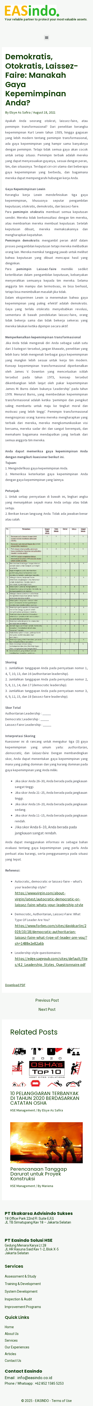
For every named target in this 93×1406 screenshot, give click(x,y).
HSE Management (22, 1110)
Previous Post (47, 1000)
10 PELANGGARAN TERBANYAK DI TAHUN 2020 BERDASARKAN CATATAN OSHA (44, 1098)
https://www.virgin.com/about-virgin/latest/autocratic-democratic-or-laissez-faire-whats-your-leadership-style (49, 899)
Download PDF (15, 985)
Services (11, 1340)
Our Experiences (17, 1347)
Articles (10, 1354)
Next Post (47, 1009)
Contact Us (13, 1361)
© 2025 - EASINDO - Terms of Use (46, 1401)
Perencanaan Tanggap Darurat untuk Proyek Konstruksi (38, 1174)
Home (9, 1327)
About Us (12, 1334)
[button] (46, 37)
